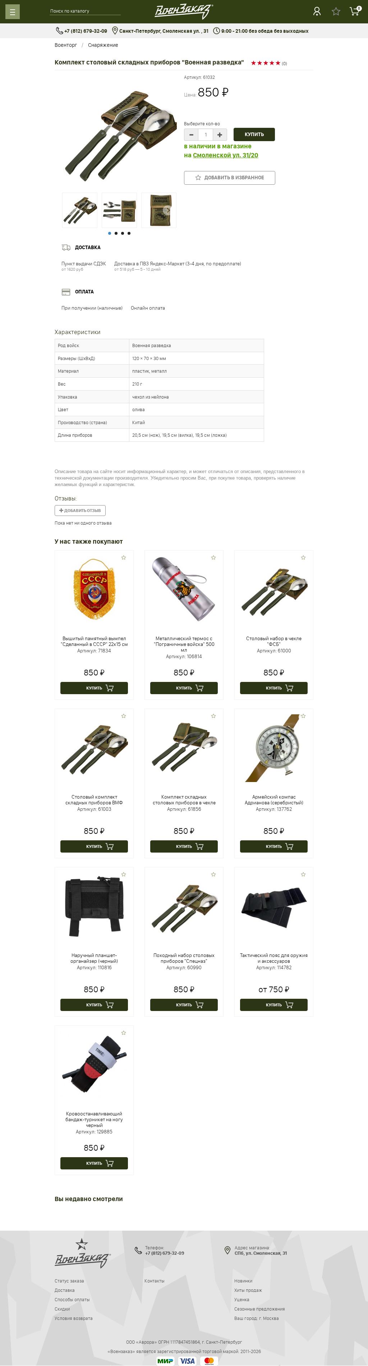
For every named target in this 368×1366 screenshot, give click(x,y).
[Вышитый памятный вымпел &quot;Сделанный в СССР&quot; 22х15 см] (94, 589)
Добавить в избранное (232, 178)
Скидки (62, 1309)
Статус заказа (69, 1281)
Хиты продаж (248, 1290)
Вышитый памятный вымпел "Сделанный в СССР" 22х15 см (94, 641)
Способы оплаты (72, 1299)
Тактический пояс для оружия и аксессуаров (274, 958)
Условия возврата (74, 1318)
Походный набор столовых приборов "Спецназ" (184, 958)
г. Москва (269, 1318)
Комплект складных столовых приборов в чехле (184, 800)
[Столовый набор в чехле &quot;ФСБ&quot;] (274, 589)
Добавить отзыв (82, 510)
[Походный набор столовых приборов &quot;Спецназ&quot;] (184, 906)
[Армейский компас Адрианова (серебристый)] (274, 747)
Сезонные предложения (259, 1309)
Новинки (243, 1281)
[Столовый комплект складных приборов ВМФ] (94, 747)
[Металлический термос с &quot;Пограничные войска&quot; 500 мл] (184, 589)
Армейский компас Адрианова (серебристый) (274, 800)
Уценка (241, 1299)
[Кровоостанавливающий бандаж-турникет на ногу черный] (94, 1064)
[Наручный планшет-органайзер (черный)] (94, 906)
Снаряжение (103, 44)
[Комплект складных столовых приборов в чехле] (184, 747)
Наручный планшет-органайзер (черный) (94, 958)
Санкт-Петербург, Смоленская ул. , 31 (163, 31)
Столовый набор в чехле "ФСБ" (274, 641)
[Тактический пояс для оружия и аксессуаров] (274, 906)
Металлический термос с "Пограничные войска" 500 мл (184, 644)
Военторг (66, 44)
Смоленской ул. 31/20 (225, 155)
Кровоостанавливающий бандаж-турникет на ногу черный (94, 1119)
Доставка (65, 1290)
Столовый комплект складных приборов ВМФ (94, 800)
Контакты (154, 1281)
